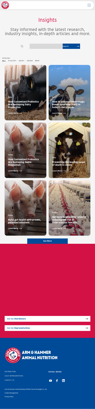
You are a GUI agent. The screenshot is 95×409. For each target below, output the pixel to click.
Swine (30, 60)
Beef (37, 60)
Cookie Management (11, 393)
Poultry (12, 60)
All (4, 60)
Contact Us (9, 380)
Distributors (10, 372)
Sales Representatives (14, 376)
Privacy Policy (9, 397)
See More (47, 241)
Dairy (21, 60)
